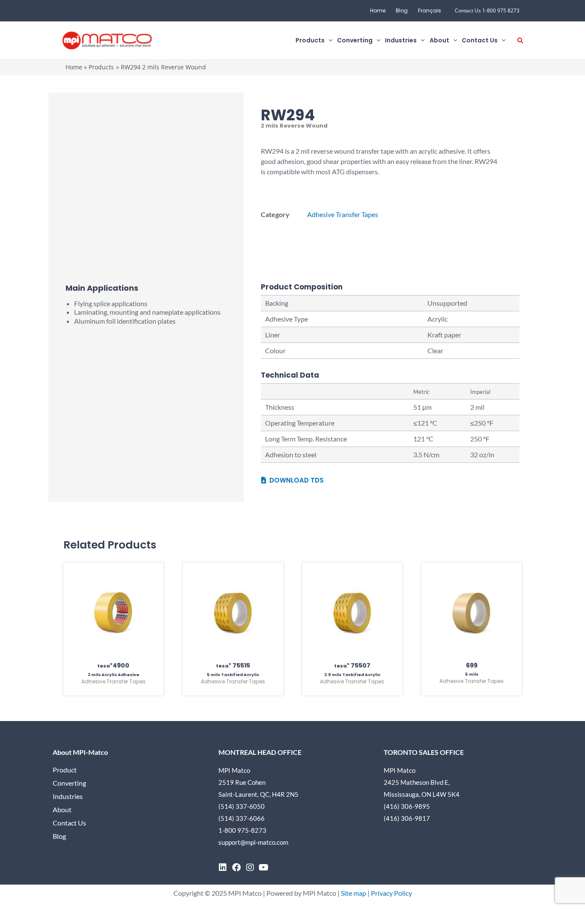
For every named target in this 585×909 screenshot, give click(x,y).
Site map (353, 893)
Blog (402, 10)
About (62, 809)
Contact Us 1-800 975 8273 (487, 10)
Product (65, 770)
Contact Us (69, 823)
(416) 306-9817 (407, 818)
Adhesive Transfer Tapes (342, 214)
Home (377, 10)
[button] (328, 40)
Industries (68, 796)
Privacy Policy (391, 893)
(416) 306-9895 (407, 806)
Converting (69, 783)
